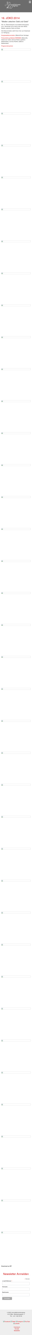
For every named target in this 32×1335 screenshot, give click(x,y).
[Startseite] (12, 5)
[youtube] (26, 1321)
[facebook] (6, 1321)
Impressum (17, 1327)
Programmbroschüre (7, 46)
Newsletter (17, 1330)
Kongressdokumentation (8, 35)
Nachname (5, 1292)
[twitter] (13, 1321)
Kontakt (17, 1329)
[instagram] (19, 1321)
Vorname (4, 1286)
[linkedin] (16, 1323)
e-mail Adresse (7, 1281)
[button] (16, 63)
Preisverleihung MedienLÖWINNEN (11, 38)
